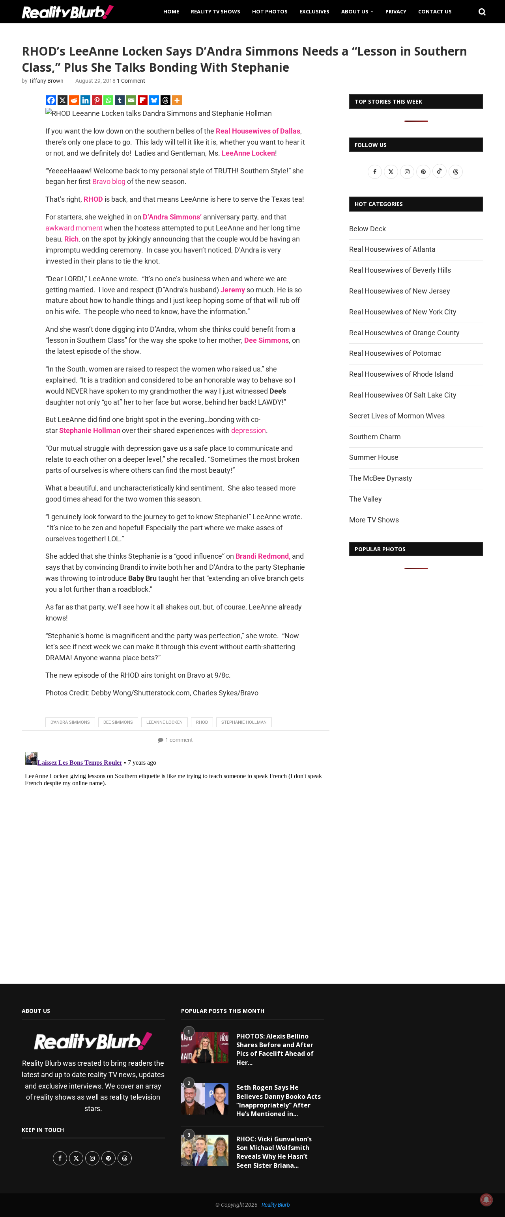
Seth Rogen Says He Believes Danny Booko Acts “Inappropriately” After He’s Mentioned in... (278, 1100)
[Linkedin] (85, 100)
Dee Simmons (118, 722)
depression (248, 430)
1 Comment (131, 81)
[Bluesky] (154, 100)
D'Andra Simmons (70, 722)
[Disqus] (175, 847)
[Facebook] (51, 100)
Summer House (373, 457)
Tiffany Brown (46, 81)
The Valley (365, 499)
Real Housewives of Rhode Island (401, 374)
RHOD (202, 722)
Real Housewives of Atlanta (392, 249)
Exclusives (314, 11)
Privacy (395, 11)
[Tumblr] (120, 100)
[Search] (479, 11)
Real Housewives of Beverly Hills (400, 270)
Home (171, 11)
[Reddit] (74, 100)
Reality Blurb (276, 1205)
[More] (177, 100)
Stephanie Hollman (244, 722)
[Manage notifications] (486, 1199)
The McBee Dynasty (380, 478)
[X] (62, 100)
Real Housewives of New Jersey (399, 291)
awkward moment (74, 228)
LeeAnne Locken (164, 722)
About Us (354, 11)
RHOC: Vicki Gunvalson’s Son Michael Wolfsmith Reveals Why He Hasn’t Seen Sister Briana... (274, 1152)
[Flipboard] (143, 100)
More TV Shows (374, 520)
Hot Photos (270, 11)
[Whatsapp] (108, 100)
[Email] (131, 100)
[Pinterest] (97, 100)
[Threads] (165, 100)
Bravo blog (108, 181)
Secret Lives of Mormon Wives (397, 416)
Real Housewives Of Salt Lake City (402, 395)
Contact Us (435, 11)
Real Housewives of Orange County (404, 333)
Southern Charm (375, 437)
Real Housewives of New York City (402, 312)
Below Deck (367, 229)
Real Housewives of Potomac (395, 353)
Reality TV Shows (215, 11)
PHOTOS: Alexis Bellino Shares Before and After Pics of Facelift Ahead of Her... (275, 1049)
